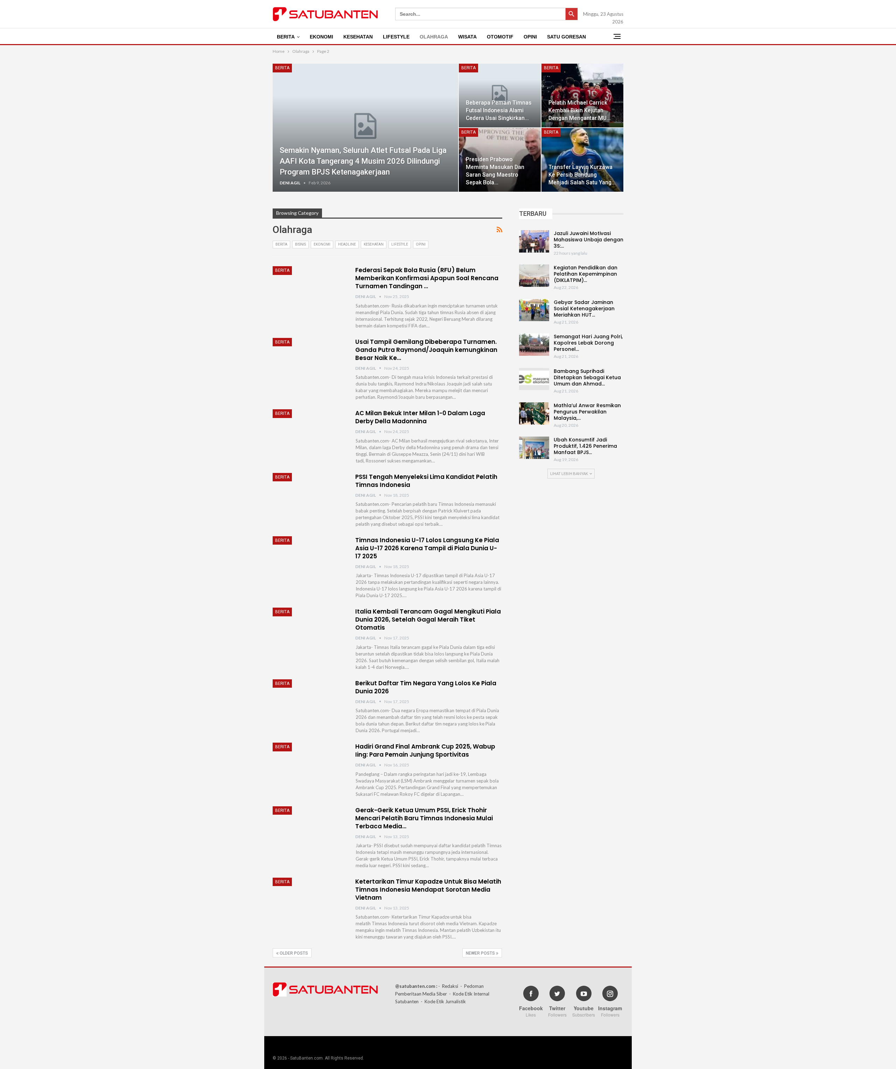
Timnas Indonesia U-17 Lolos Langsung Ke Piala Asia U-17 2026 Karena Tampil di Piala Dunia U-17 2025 (427, 548)
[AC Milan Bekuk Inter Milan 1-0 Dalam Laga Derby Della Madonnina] (309, 432)
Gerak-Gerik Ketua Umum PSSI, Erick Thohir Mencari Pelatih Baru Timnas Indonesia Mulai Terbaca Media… (424, 818)
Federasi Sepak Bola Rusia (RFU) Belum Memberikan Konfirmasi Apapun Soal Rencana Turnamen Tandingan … (426, 278)
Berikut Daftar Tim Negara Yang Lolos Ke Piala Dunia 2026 (425, 687)
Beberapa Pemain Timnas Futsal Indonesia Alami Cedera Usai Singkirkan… (499, 110)
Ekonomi (321, 37)
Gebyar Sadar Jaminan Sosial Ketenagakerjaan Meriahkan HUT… (584, 308)
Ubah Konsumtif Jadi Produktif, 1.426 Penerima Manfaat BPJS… (585, 446)
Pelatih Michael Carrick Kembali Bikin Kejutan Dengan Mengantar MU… (579, 110)
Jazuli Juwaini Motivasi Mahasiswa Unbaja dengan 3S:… (588, 239)
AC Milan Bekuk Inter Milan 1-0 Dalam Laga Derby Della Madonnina (420, 417)
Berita (286, 37)
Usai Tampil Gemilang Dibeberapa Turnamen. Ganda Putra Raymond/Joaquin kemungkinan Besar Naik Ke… (426, 350)
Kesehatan (358, 37)
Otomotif (500, 37)
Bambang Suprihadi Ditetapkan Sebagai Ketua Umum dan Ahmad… (587, 377)
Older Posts (293, 953)
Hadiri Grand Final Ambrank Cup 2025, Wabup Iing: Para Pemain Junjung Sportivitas (425, 750)
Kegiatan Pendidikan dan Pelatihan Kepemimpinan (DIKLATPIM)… (585, 274)
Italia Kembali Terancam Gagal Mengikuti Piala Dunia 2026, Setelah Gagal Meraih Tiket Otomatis (428, 619)
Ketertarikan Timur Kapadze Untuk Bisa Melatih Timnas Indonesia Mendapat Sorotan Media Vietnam (428, 889)
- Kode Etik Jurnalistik (443, 1001)
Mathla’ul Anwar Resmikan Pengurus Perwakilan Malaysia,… (587, 412)
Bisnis (300, 244)
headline (347, 244)
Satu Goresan (566, 37)
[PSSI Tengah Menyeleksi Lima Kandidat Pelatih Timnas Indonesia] (309, 496)
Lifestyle (396, 37)
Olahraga (434, 37)
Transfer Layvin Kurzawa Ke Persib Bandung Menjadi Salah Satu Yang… (582, 175)
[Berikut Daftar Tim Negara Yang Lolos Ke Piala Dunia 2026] (309, 702)
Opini (530, 37)
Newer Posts (481, 953)
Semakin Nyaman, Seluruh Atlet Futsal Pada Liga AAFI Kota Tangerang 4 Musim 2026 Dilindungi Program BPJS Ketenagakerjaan (363, 161)
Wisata (467, 37)
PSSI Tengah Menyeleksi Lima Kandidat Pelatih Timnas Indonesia (426, 481)
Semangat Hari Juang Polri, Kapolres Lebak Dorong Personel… (588, 343)
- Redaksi (448, 986)
